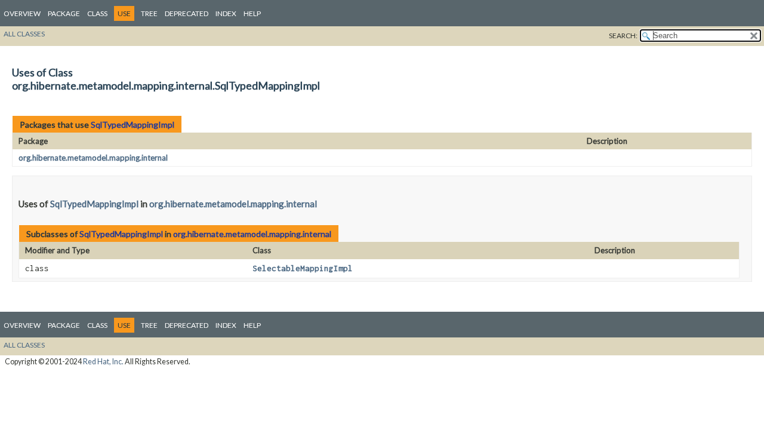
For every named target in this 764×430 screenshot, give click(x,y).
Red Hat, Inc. (103, 361)
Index (225, 13)
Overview (22, 13)
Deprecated (186, 13)
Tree (149, 13)
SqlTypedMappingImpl (132, 124)
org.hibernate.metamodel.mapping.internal (93, 157)
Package (64, 13)
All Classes (24, 33)
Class (97, 13)
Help (252, 13)
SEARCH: (623, 35)
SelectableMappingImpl (302, 268)
